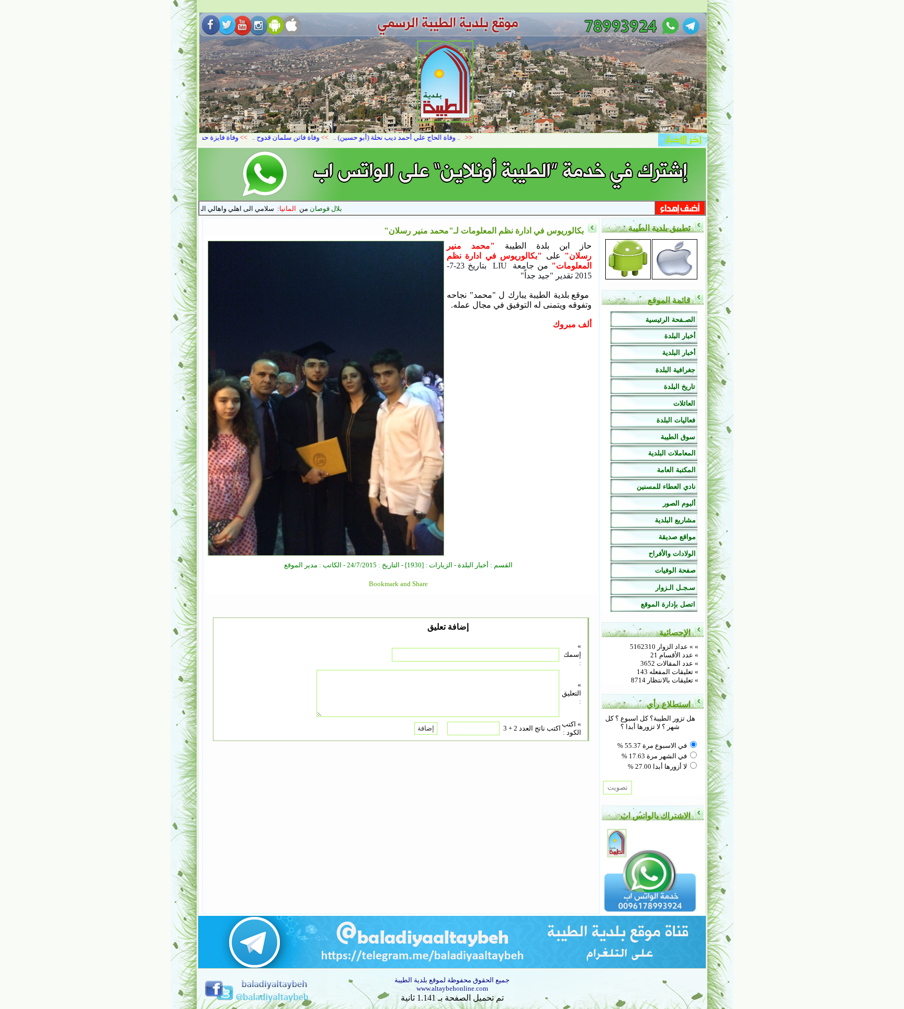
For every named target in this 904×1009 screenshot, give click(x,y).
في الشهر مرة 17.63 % (654, 756)
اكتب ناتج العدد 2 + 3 (532, 728)
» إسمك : (572, 654)
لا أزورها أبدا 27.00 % (657, 766)
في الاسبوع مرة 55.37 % (652, 745)
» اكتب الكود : (571, 728)
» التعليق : (571, 693)
